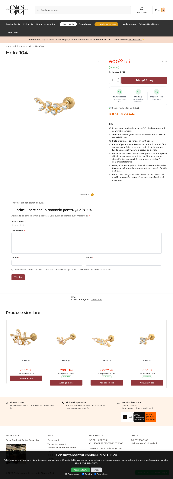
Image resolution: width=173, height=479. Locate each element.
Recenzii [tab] (86, 194)
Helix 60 (66, 360)
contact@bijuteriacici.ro (148, 443)
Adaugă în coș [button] (66, 383)
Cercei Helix (26, 46)
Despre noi (53, 440)
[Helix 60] (66, 339)
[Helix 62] (26, 339)
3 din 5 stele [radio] (18, 225)
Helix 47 (147, 360)
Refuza (96, 470)
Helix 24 (107, 360)
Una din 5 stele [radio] (12, 225)
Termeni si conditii (56, 444)
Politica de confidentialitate (61, 447)
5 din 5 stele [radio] (23, 225)
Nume (15, 257)
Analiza (88, 474)
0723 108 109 (141, 440)
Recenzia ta (18, 230)
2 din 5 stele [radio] (15, 225)
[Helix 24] (107, 339)
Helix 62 (26, 360)
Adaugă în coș (144, 80)
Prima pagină (11, 46)
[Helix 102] (163, 60)
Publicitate (102, 474)
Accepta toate (80, 470)
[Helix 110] (166, 60)
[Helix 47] (147, 339)
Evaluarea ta (18, 221)
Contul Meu (141, 12)
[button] (118, 78)
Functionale (74, 474)
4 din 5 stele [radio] (21, 225)
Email (89, 257)
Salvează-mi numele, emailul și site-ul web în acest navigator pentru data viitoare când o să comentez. (64, 269)
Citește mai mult (26, 378)
